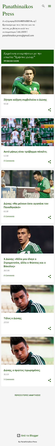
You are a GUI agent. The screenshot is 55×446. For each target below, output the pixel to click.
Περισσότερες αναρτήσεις (27, 395)
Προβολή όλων (11, 61)
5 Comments (9, 379)
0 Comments (9, 161)
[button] (49, 110)
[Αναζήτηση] (43, 6)
